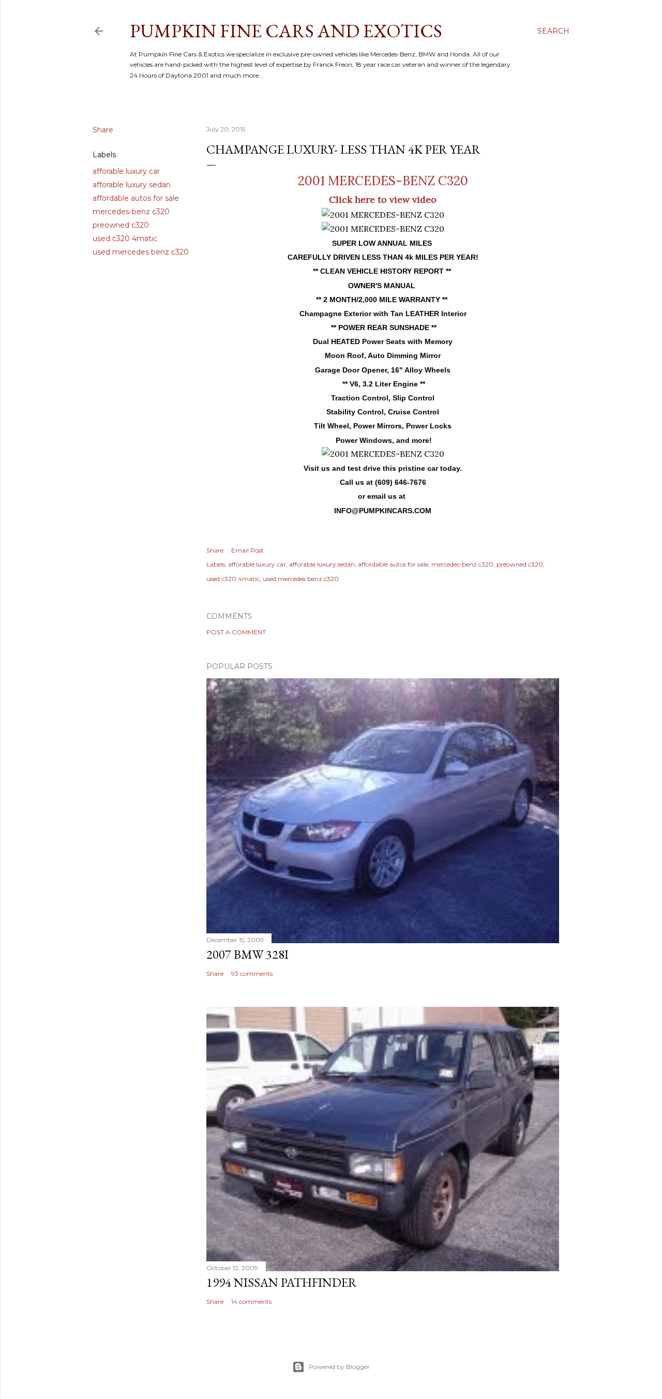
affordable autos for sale (136, 198)
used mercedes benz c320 (141, 252)
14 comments (251, 1301)
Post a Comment (236, 632)
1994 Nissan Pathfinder (281, 1282)
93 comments (252, 973)
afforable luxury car (126, 171)
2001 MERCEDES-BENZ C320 (383, 181)
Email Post (247, 550)
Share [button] (103, 130)
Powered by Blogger (339, 1367)
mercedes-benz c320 (131, 211)
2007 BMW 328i (247, 954)
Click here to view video (383, 199)
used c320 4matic (125, 238)
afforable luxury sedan (132, 184)
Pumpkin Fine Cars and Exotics (286, 31)
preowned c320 (121, 225)
